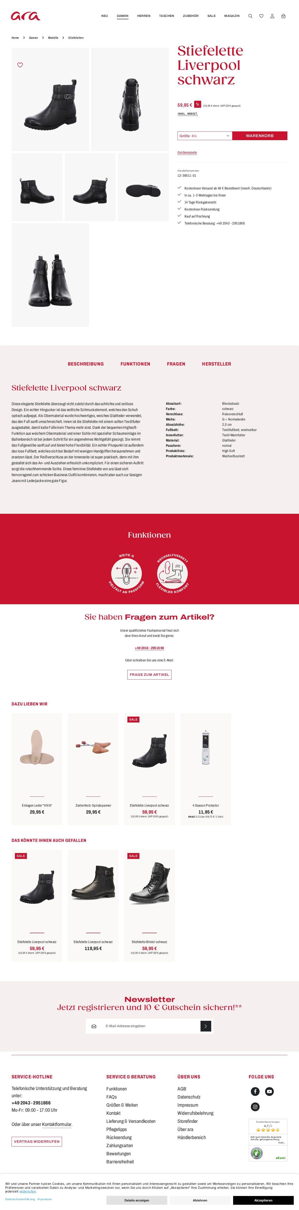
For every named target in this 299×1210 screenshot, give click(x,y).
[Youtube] (269, 1091)
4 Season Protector (206, 805)
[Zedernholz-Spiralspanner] (93, 747)
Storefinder (188, 1121)
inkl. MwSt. (188, 113)
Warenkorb (260, 136)
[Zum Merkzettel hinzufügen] (20, 65)
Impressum (188, 1105)
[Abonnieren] (206, 1026)
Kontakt (113, 1113)
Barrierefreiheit (120, 1161)
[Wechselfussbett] (172, 573)
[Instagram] (255, 1106)
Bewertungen (118, 1153)
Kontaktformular (56, 1124)
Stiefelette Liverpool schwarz (149, 805)
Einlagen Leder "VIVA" (37, 805)
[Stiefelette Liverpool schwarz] (50, 99)
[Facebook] (255, 1091)
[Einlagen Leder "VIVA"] (37, 747)
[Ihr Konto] (272, 16)
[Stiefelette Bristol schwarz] (149, 883)
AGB (182, 1089)
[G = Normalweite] (126, 573)
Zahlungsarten (119, 1145)
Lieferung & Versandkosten (130, 1121)
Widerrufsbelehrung (195, 1113)
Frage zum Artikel (149, 675)
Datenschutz (189, 1097)
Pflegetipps (116, 1129)
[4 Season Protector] (205, 747)
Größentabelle (187, 152)
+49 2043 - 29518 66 (149, 648)
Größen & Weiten (122, 1105)
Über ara (185, 1129)
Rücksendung (119, 1137)
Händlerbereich (192, 1137)
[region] (90, 187)
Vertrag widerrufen (37, 1141)
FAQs (111, 1097)
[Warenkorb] (283, 16)
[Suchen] (250, 16)
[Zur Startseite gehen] (25, 16)
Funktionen (116, 1089)
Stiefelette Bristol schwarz (149, 942)
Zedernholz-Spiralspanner (93, 805)
